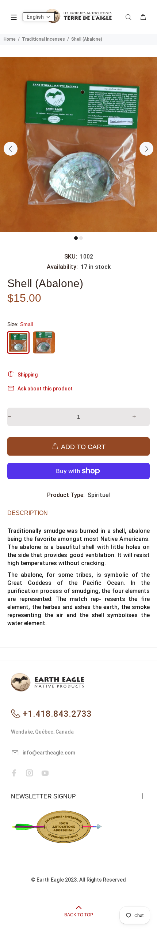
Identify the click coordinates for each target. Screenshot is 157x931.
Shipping (28, 375)
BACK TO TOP (78, 914)
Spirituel (99, 495)
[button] (38, 17)
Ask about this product (45, 389)
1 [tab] (76, 238)
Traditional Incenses (43, 39)
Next (146, 149)
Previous (11, 149)
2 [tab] (81, 238)
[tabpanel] (78, 144)
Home (10, 39)
